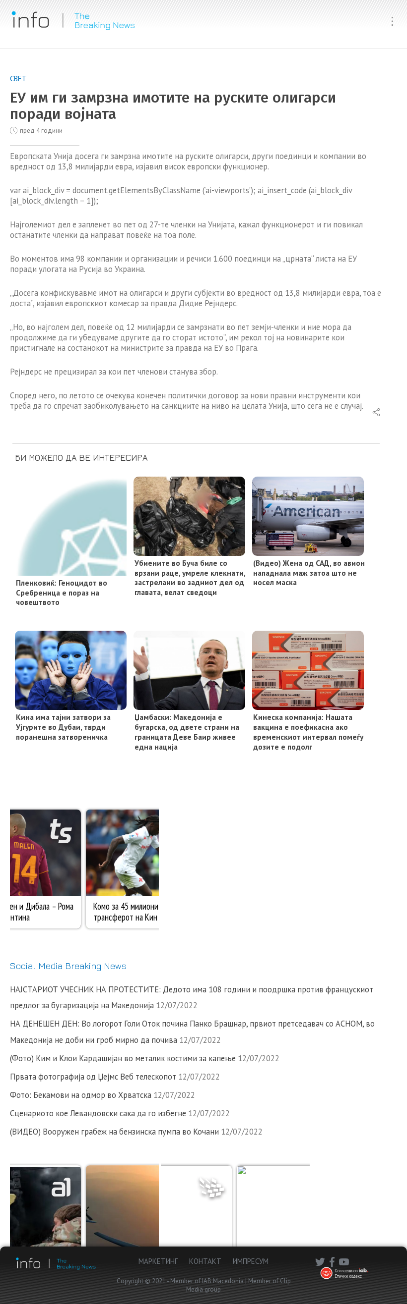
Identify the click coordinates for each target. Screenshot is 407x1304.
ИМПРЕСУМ (251, 1261)
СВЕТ (18, 78)
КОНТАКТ (205, 1261)
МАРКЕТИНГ (158, 1261)
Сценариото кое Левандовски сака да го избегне (98, 1113)
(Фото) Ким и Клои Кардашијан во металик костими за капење (123, 1058)
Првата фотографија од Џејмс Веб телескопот (93, 1076)
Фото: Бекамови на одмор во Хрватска (80, 1094)
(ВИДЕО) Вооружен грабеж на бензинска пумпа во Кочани (114, 1131)
